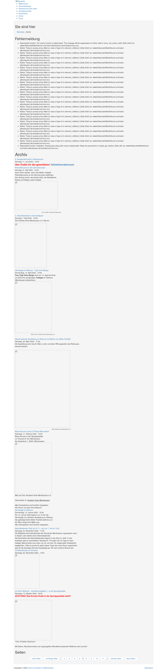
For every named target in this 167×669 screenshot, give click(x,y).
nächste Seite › (116, 658)
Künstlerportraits (25, 11)
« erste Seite (35, 658)
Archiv (21, 16)
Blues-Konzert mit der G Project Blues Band (32, 431)
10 (97, 658)
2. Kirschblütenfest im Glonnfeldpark (29, 215)
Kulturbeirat (23, 13)
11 (103, 658)
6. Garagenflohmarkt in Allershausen (29, 159)
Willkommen (23, 3)
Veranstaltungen (25, 6)
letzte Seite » (131, 658)
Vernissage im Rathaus (24, 510)
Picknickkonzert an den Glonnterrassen (30, 167)
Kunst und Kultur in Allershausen (41, 668)
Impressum (149, 668)
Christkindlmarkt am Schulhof (26, 550)
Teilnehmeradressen (62, 164)
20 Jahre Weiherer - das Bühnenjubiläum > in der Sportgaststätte (40, 591)
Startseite (20, 32)
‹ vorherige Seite (51, 658)
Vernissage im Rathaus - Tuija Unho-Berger (32, 270)
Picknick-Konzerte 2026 (28, 8)
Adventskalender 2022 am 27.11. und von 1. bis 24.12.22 (37, 528)
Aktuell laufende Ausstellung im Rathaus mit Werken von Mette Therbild (42, 339)
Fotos (21, 18)
